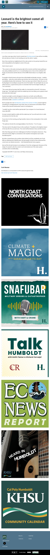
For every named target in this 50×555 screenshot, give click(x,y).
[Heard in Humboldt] (25, 454)
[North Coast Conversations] (25, 202)
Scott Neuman (8, 26)
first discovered (31, 56)
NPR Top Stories (9, 156)
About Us (20, 535)
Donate (45, 2)
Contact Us (21, 538)
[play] (4, 6)
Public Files (31, 535)
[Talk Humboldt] (25, 353)
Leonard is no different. (18, 99)
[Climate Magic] (25, 252)
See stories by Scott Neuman (9, 173)
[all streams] (48, 6)
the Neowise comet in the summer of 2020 (26, 102)
